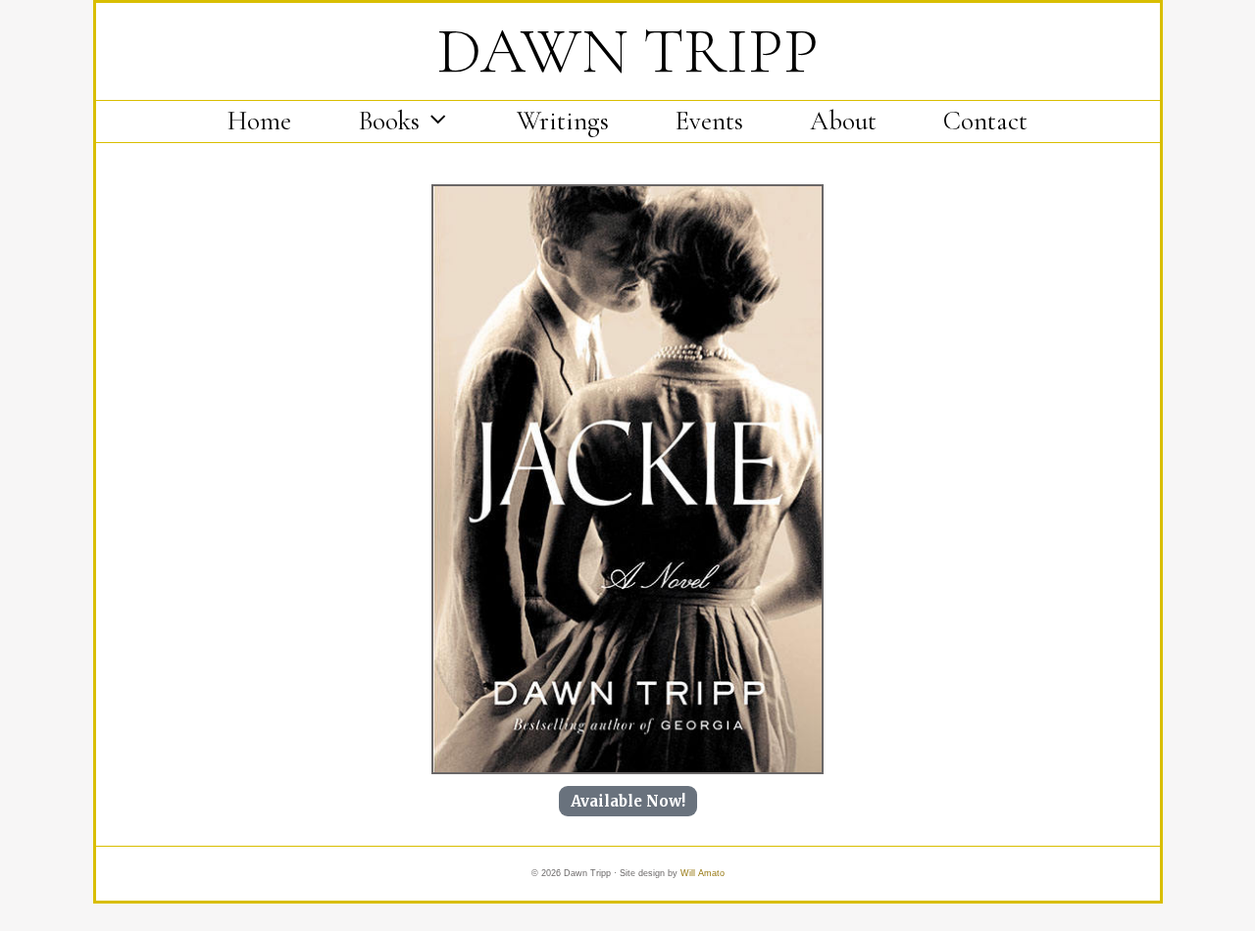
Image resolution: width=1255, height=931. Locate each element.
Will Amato (702, 873)
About (843, 121)
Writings (563, 121)
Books (389, 121)
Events (709, 121)
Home (259, 121)
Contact (985, 121)
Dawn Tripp (628, 51)
